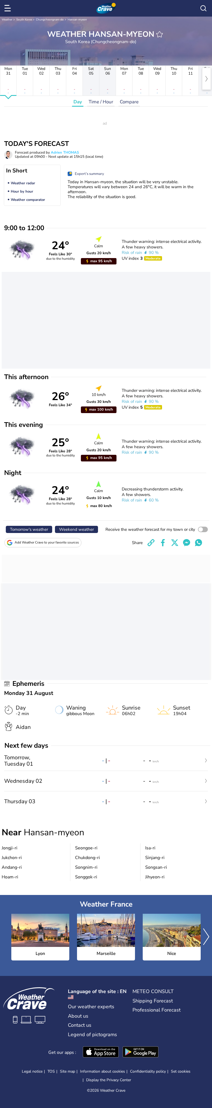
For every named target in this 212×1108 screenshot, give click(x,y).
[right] (206, 79)
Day (77, 102)
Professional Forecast (156, 1010)
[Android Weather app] (140, 1052)
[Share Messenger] (186, 542)
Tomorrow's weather (29, 529)
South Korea (24, 20)
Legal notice (32, 1071)
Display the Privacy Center (108, 1080)
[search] (203, 8)
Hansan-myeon (77, 20)
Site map (67, 1071)
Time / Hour (101, 102)
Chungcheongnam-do (50, 20)
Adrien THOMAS (65, 152)
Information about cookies (102, 1071)
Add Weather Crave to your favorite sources (47, 542)
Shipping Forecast (152, 1000)
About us (78, 1016)
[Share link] (151, 542)
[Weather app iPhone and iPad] (101, 1052)
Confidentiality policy (148, 1071)
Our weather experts (91, 1006)
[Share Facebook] (162, 542)
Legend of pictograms (92, 1034)
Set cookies (180, 1071)
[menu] (8, 8)
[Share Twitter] (174, 542)
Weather (7, 20)
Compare (129, 102)
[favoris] (159, 34)
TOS (51, 1071)
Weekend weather (76, 529)
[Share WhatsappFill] (198, 542)
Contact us (79, 1025)
